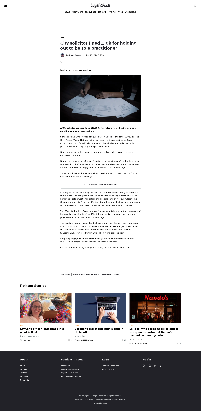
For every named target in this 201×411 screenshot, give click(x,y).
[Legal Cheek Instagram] (150, 366)
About (22, 366)
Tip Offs (23, 373)
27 (125, 340)
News (67, 12)
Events (112, 12)
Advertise (24, 376)
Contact (23, 369)
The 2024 (100, 185)
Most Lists (77, 12)
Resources (90, 12)
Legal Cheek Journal (69, 373)
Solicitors (65, 274)
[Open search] (195, 5)
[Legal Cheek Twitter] (144, 366)
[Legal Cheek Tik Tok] (161, 366)
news (22, 325)
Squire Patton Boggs (101, 137)
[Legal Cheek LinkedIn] (155, 366)
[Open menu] (5, 5)
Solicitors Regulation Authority (85, 274)
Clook (104, 403)
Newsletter (25, 380)
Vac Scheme (130, 12)
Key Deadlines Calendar (71, 376)
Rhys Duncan (75, 55)
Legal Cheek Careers (70, 369)
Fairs (120, 12)
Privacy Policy (108, 369)
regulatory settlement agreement (81, 192)
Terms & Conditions (110, 366)
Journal (102, 12)
